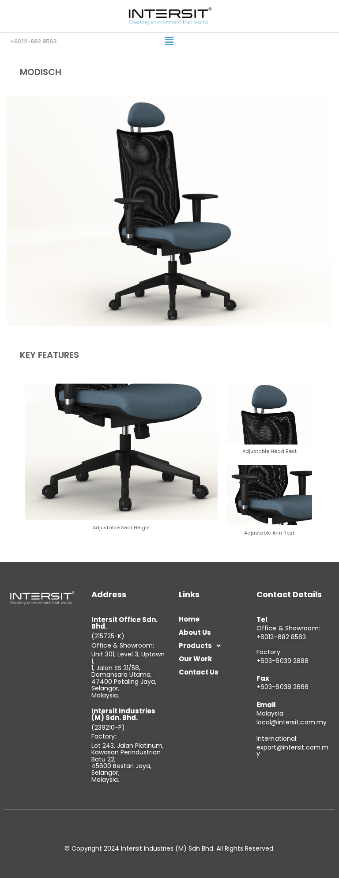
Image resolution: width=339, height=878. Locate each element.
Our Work (195, 658)
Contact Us (198, 672)
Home (189, 619)
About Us (195, 632)
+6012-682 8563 (281, 637)
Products (195, 645)
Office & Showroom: (288, 628)
